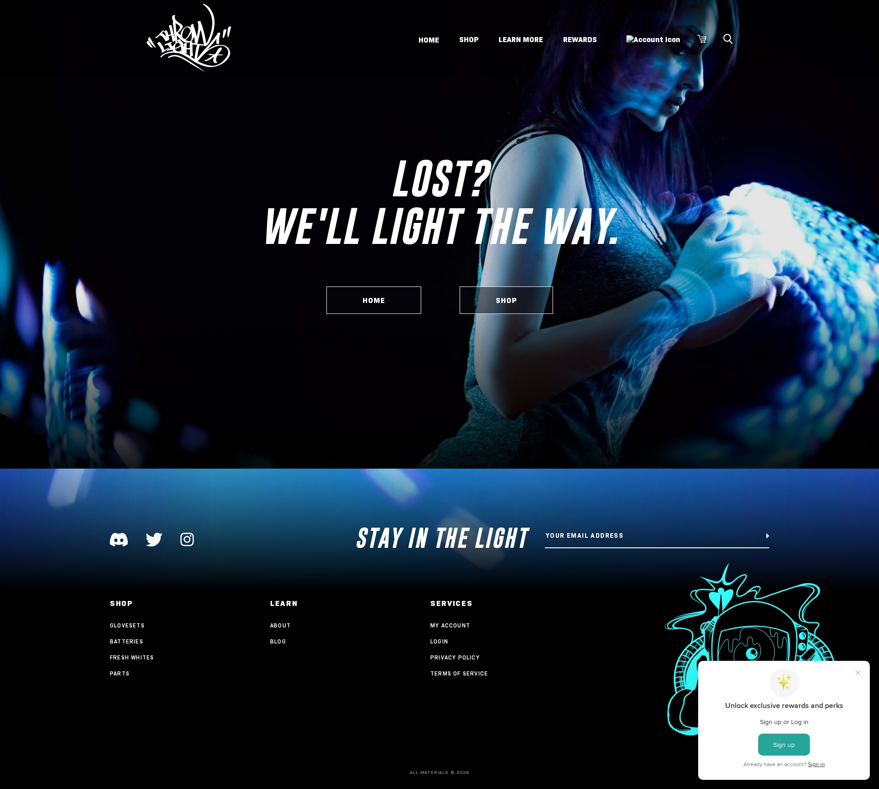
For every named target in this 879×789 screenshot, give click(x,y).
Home (428, 39)
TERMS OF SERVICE (459, 673)
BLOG (278, 641)
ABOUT (280, 625)
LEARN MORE (521, 39)
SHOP (468, 39)
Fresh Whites (132, 657)
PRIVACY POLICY (455, 657)
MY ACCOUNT (450, 625)
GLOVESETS (127, 625)
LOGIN (439, 641)
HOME (374, 300)
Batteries (126, 641)
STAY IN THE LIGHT (441, 538)
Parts (120, 673)
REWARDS (580, 39)
